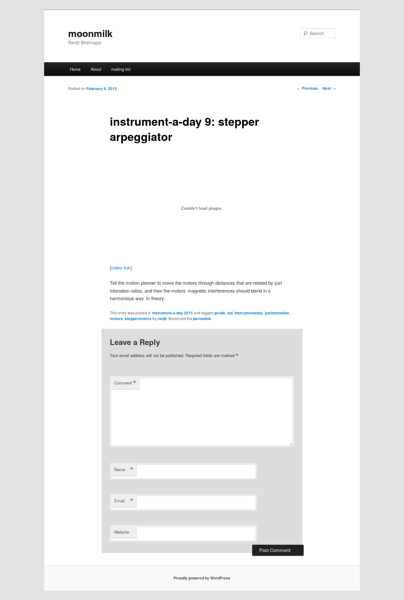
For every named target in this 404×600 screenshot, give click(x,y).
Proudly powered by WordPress (202, 578)
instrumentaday (249, 313)
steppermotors (138, 318)
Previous (307, 88)
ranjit (162, 318)
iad (230, 313)
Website (121, 532)
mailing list (121, 69)
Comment (125, 383)
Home (75, 69)
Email (123, 501)
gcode (219, 313)
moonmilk (90, 33)
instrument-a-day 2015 (172, 313)
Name (123, 469)
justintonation (277, 313)
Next (329, 88)
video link (120, 267)
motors (116, 318)
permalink (202, 318)
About (96, 69)
